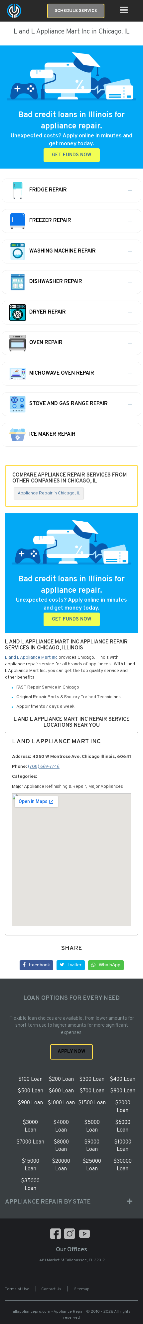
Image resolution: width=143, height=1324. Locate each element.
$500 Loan (30, 1091)
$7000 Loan (30, 1142)
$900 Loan (30, 1103)
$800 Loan (122, 1091)
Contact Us (51, 1289)
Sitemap (81, 1289)
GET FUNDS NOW (71, 155)
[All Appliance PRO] (14, 11)
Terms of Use (17, 1289)
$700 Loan (91, 1091)
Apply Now (71, 1052)
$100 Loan (30, 1079)
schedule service (76, 11)
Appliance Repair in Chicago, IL (49, 493)
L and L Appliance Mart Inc (31, 657)
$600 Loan (61, 1091)
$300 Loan (91, 1079)
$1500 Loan (92, 1103)
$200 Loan (61, 1079)
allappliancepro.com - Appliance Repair (49, 1311)
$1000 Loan (61, 1103)
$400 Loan (122, 1079)
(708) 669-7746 (44, 767)
